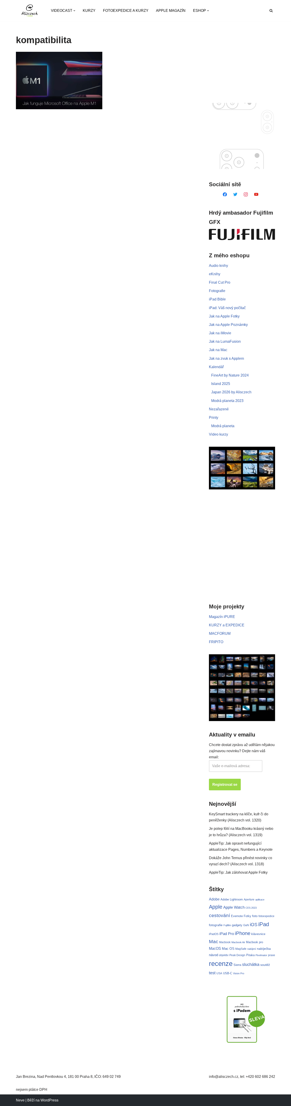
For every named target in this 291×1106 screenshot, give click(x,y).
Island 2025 (220, 384)
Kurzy (89, 10)
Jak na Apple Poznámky (228, 325)
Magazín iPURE (222, 617)
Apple (215, 907)
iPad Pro (226, 934)
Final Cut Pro (219, 282)
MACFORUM (220, 633)
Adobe (214, 899)
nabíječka (264, 948)
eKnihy (214, 274)
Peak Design (237, 955)
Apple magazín (171, 10)
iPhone (242, 933)
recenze (221, 963)
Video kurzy (218, 434)
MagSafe (240, 948)
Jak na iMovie (220, 333)
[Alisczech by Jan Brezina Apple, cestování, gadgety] (29, 10)
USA (219, 973)
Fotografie (217, 291)
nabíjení (251, 948)
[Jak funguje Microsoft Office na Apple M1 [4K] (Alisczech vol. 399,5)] (59, 80)
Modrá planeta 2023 (227, 401)
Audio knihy (218, 266)
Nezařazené (219, 409)
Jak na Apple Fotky (224, 316)
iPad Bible (217, 299)
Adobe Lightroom (232, 899)
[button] (74, 11)
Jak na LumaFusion (225, 341)
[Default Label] (225, 194)
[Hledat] (271, 10)
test (212, 972)
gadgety (237, 925)
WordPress (49, 1100)
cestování (219, 915)
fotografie (216, 925)
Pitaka (250, 955)
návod (213, 955)
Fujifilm (227, 925)
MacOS (215, 948)
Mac (213, 941)
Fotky (247, 916)
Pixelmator (261, 955)
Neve (20, 1100)
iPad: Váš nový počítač (227, 308)
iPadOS (213, 933)
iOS (253, 924)
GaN (246, 925)
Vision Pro (238, 973)
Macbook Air (238, 942)
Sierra (237, 965)
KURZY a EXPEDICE (226, 625)
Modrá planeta (222, 426)
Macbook (225, 942)
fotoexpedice (266, 916)
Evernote (237, 916)
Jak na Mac (218, 350)
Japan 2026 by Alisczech (231, 392)
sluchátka (250, 964)
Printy (213, 417)
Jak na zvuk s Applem (226, 358)
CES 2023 (251, 907)
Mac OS (228, 948)
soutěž (265, 965)
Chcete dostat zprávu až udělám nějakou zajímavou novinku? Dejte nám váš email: (242, 751)
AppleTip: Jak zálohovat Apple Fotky (238, 872)
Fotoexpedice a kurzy (125, 10)
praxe (271, 955)
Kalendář (216, 367)
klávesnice (258, 934)
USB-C (227, 973)
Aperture (249, 899)
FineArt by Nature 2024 (230, 375)
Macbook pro (254, 942)
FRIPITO (216, 642)
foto (255, 916)
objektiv (223, 955)
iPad (263, 924)
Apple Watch (234, 907)
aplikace (259, 899)
